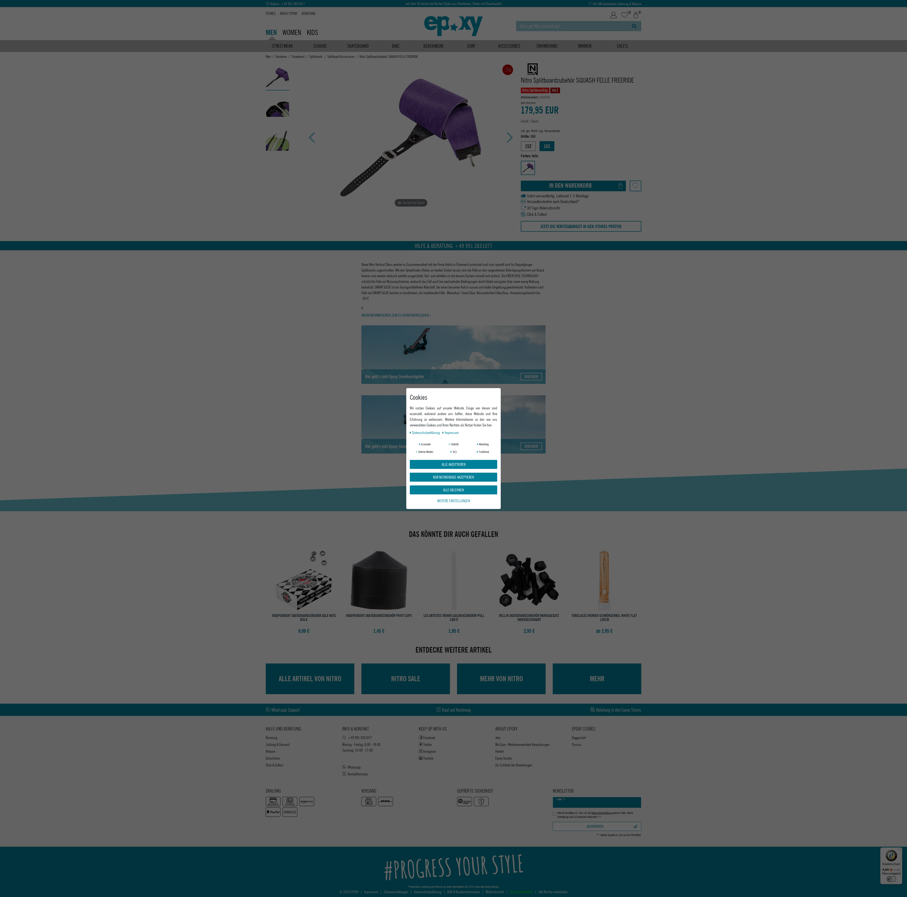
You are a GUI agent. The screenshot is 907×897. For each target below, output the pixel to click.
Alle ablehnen (453, 489)
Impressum (452, 432)
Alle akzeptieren (454, 464)
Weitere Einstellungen (453, 500)
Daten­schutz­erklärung (426, 432)
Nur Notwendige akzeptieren (453, 476)
